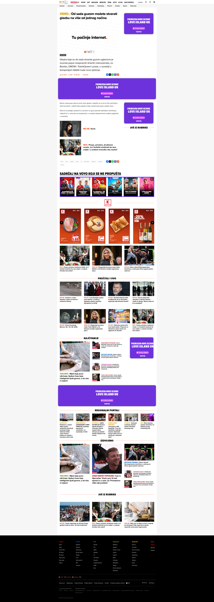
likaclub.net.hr (78, 592)
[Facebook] (107, 74)
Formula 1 (78, 565)
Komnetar (91, 6)
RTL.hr (60, 590)
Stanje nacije (62, 557)
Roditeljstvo (115, 563)
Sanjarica (153, 550)
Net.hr (77, 75)
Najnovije (153, 547)
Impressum (62, 583)
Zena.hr (66, 590)
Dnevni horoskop (81, 6)
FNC (77, 563)
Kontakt (107, 583)
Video (62, 161)
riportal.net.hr (116, 590)
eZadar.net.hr (139, 590)
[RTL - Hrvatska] (145, 583)
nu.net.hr (146, 590)
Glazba (72, 161)
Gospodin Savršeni (98, 563)
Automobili (115, 570)
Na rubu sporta (79, 552)
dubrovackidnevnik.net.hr (127, 590)
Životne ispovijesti (117, 568)
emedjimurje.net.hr (80, 590)
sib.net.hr (89, 590)
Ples (67, 161)
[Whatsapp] (112, 74)
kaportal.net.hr (96, 590)
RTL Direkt (61, 555)
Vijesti (60, 544)
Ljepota (114, 552)
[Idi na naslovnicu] (64, 3)
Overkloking (100, 6)
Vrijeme (61, 563)
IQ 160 (120, 2)
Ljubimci (115, 555)
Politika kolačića (88, 583)
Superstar (96, 560)
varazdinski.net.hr (106, 590)
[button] (62, 179)
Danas (61, 542)
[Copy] (118, 74)
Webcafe (103, 2)
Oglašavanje (69, 583)
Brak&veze (115, 544)
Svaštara (117, 6)
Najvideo (93, 161)
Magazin (95, 2)
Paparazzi (96, 552)
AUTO (115, 2)
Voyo (95, 568)
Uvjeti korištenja (78, 583)
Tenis (77, 557)
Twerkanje (86, 161)
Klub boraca (78, 550)
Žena (109, 2)
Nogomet (78, 544)
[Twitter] (110, 74)
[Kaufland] (107, 203)
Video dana (133, 6)
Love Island (96, 557)
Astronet (62, 6)
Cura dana (70, 6)
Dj (81, 161)
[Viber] (115, 74)
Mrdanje (100, 161)
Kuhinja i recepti (116, 550)
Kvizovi (125, 6)
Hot (88, 2)
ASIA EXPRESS (129, 2)
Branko (62, 165)
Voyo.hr (72, 590)
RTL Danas (61, 552)
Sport (83, 2)
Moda (114, 557)
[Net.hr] (152, 583)
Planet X (109, 6)
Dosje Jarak (61, 560)
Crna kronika (62, 550)
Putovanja (115, 560)
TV (94, 555)
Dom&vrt (115, 547)
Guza (77, 161)
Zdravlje (114, 565)
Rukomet (78, 547)
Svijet (60, 547)
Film (94, 547)
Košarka (77, 555)
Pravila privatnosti (98, 583)
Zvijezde (95, 544)
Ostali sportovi (79, 560)
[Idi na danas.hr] (75, 2)
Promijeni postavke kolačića (117, 583)
